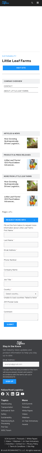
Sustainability (9, 56)
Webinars (17, 441)
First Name (9, 230)
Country (8, 289)
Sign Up (9, 381)
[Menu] (38, 3)
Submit (10, 324)
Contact (8, 86)
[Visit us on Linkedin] (12, 393)
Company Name (10, 270)
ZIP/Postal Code (11, 302)
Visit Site (21, 68)
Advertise (10, 444)
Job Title (8, 280)
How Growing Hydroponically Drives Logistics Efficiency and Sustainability (11, 141)
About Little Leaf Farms (16, 91)
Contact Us (20, 444)
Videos (8, 441)
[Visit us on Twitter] (7, 393)
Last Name (9, 240)
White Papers (32, 439)
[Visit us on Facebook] (2, 393)
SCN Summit (10, 439)
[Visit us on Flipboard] (17, 393)
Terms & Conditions (17, 446)
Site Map (30, 446)
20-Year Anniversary (31, 441)
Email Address (10, 250)
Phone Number (10, 260)
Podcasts (21, 439)
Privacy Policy (21, 377)
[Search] (32, 3)
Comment (8, 312)
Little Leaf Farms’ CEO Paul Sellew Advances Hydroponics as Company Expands (13, 162)
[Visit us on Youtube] (22, 393)
